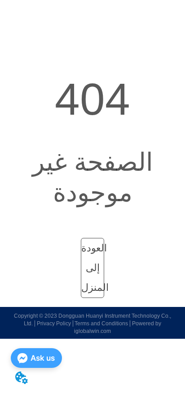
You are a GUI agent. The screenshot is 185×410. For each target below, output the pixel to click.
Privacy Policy (54, 323)
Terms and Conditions (101, 323)
